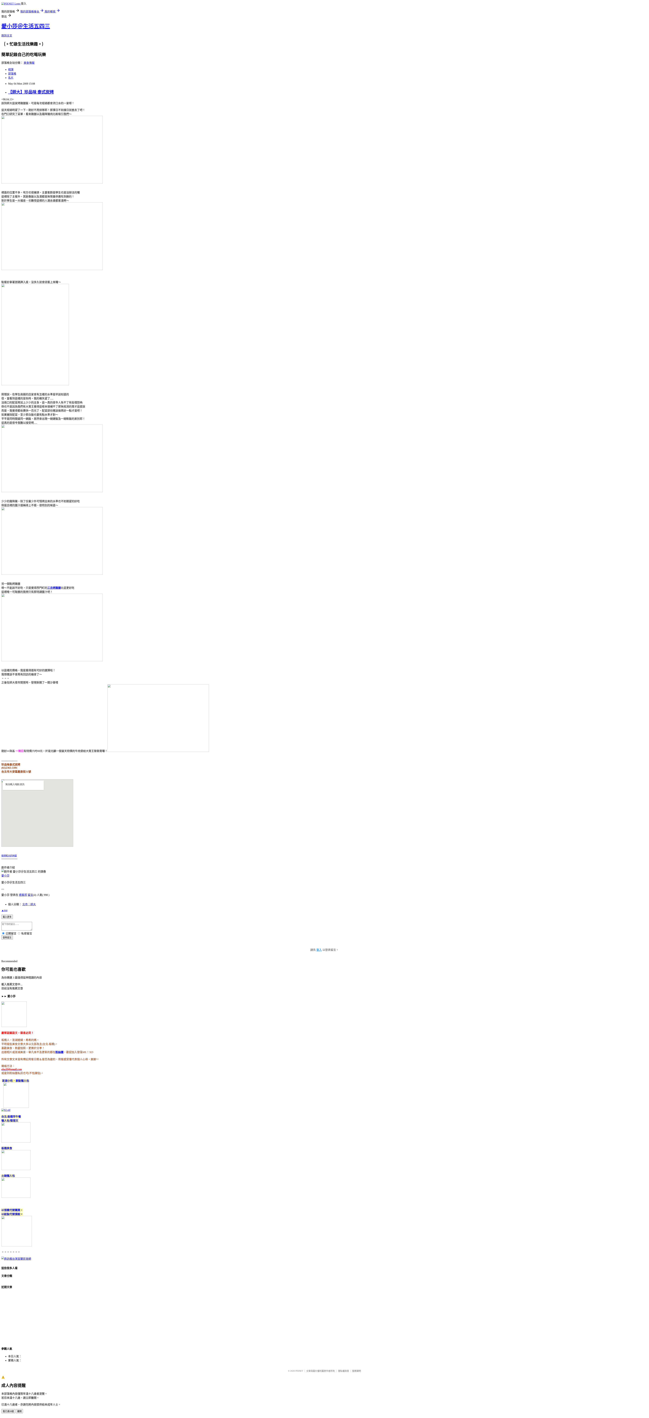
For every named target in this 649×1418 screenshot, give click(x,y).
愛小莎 (5, 875)
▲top (4, 910)
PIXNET (299, 1371)
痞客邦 (23, 894)
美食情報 (29, 62)
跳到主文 (6, 35)
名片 (11, 77)
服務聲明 (356, 1371)
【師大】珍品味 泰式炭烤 (31, 92)
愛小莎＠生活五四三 (25, 26)
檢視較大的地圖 (9, 855)
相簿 (11, 69)
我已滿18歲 (8, 1411)
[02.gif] (5, 1110)
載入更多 (7, 917)
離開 (19, 1411)
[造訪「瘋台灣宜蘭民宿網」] (16, 1258)
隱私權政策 (343, 1371)
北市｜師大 (29, 904)
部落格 (12, 73)
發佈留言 (7, 937)
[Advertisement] (102, 1319)
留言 (30, 894)
